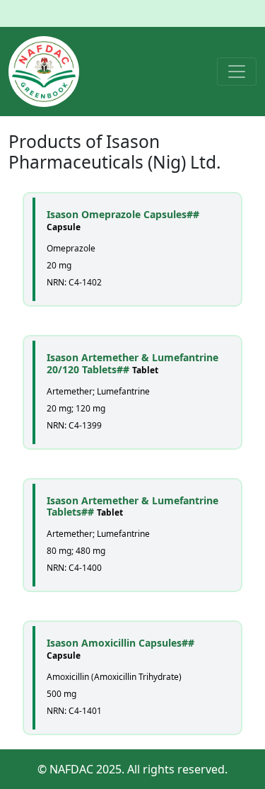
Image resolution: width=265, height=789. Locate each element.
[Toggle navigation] (237, 71)
